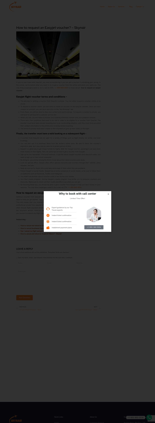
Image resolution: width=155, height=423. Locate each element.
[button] (108, 194)
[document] (77, 211)
